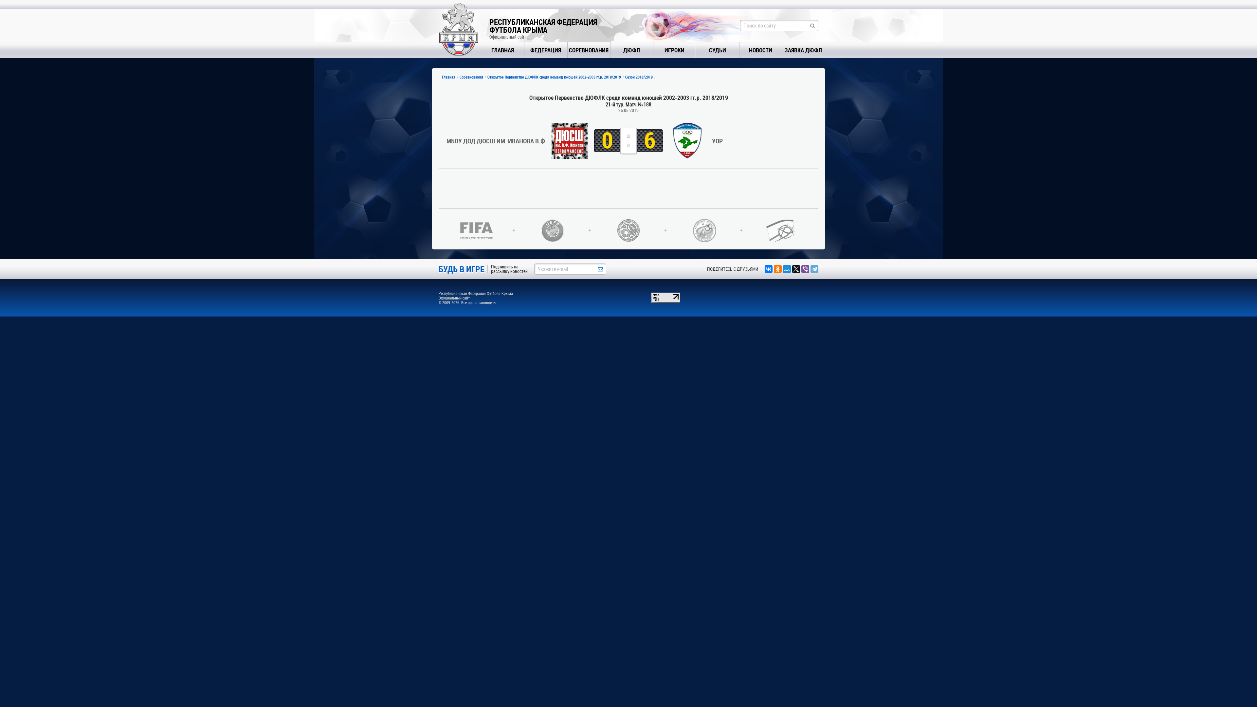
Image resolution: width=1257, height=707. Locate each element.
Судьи (717, 50)
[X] (796, 269)
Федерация (545, 50)
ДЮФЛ (631, 50)
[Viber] (805, 269)
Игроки (674, 50)
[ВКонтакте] (769, 269)
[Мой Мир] (787, 269)
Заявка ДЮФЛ (803, 50)
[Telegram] (814, 269)
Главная (502, 50)
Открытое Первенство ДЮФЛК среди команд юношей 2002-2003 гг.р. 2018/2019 (554, 77)
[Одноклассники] (778, 269)
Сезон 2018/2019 (639, 77)
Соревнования (589, 50)
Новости (760, 50)
